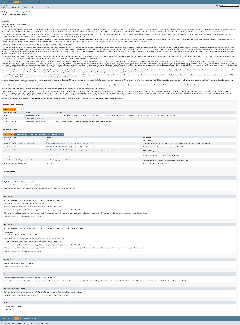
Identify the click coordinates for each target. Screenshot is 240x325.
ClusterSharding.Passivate (33, 115)
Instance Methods (22, 134)
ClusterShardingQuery (18, 163)
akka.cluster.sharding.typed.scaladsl (20, 12)
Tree (21, 2)
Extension (5, 21)
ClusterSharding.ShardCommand (34, 121)
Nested (9, 7)
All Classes (4, 5)
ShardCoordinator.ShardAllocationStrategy (19, 143)
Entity (52, 155)
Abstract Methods (38, 134)
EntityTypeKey (60, 146)
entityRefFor (50, 146)
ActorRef (7, 157)
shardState (49, 163)
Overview (4, 2)
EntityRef (10, 146)
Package (10, 2)
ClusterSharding (9, 140)
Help (38, 2)
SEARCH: (217, 5)
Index (34, 2)
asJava (48, 140)
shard (48, 160)
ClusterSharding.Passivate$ (33, 118)
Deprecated (27, 2)
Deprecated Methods (55, 134)
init (47, 155)
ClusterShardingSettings (77, 143)
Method (24, 7)
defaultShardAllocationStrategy (57, 143)
